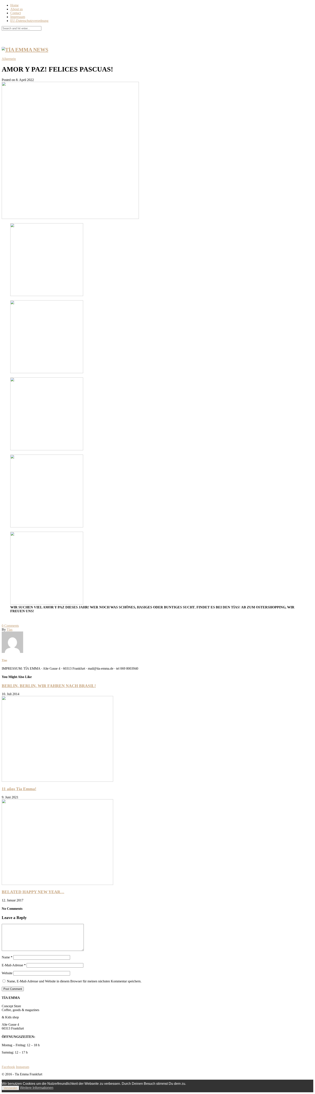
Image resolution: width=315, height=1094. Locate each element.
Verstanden (10, 1088)
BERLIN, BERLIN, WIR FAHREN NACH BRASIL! (49, 686)
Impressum (17, 17)
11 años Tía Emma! (19, 789)
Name (7, 957)
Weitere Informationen (36, 1088)
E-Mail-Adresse (14, 965)
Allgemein (9, 59)
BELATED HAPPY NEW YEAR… (33, 892)
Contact (15, 13)
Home (14, 5)
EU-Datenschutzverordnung (29, 20)
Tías (9, 629)
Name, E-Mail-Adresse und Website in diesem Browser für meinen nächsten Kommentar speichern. (74, 981)
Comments (10, 625)
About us (16, 9)
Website (7, 973)
